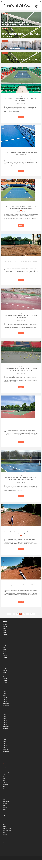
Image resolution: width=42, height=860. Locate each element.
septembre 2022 (6, 709)
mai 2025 (4, 651)
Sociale (4, 832)
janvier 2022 (5, 724)
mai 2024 (4, 674)
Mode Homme (5, 811)
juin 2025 (4, 649)
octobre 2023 (5, 687)
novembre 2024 (6, 663)
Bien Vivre (4, 774)
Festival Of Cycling (21, 6)
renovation (5, 820)
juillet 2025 (5, 647)
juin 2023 (4, 691)
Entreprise (4, 793)
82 (31, 613)
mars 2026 (5, 634)
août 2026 (5, 624)
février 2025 (5, 657)
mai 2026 (4, 630)
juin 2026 (4, 628)
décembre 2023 (6, 684)
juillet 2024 (5, 670)
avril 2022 (4, 718)
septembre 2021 (6, 732)
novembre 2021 (5, 728)
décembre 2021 (6, 726)
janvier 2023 (5, 701)
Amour (4, 769)
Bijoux (4, 778)
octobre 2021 (5, 730)
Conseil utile (5, 782)
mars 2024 (5, 678)
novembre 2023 (6, 686)
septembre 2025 (6, 643)
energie (4, 792)
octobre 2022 (5, 707)
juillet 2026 (5, 626)
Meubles (4, 809)
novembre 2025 (6, 640)
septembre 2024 (6, 666)
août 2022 (5, 711)
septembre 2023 (6, 689)
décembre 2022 (6, 703)
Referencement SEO (6, 818)
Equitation (5, 795)
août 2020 (5, 757)
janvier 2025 (5, 659)
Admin (24, 103)
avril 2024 (4, 676)
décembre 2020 (6, 749)
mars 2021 (4, 743)
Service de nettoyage (7, 830)
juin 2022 (4, 714)
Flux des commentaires (7, 850)
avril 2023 (4, 695)
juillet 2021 (4, 735)
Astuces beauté (6, 772)
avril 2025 (4, 653)
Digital (4, 788)
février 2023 (5, 699)
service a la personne (7, 828)
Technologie (5, 834)
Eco (3, 790)
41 (27, 613)
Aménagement (6, 767)
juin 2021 (4, 737)
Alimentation (5, 765)
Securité (4, 826)
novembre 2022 (6, 705)
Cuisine (4, 786)
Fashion (4, 799)
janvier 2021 (5, 747)
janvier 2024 (5, 682)
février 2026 (5, 636)
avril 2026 (4, 632)
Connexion (5, 846)
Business (4, 780)
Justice (4, 805)
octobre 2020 (5, 753)
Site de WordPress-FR (7, 851)
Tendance (5, 836)
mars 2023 (5, 697)
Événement (5, 797)
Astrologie (4, 770)
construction (21, 96)
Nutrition (4, 813)
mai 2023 (4, 693)
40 (24, 613)
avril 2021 (4, 741)
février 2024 (5, 680)
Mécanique (5, 807)
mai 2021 (4, 739)
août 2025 (5, 645)
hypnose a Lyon (6, 801)
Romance (4, 822)
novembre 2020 (6, 751)
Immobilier (5, 803)
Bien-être (4, 776)
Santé (4, 824)
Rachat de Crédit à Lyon (7, 816)
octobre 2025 (5, 641)
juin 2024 (4, 672)
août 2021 (4, 734)
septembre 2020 (6, 755)
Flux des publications (7, 848)
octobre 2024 (5, 664)
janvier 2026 (5, 638)
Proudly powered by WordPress (34, 857)
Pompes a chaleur (6, 815)
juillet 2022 (5, 712)
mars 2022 (5, 720)
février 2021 (5, 745)
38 (17, 613)
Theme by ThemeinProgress (21, 857)
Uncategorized (5, 838)
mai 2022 (4, 716)
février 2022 (5, 722)
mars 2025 (5, 655)
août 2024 (5, 668)
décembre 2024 (6, 661)
